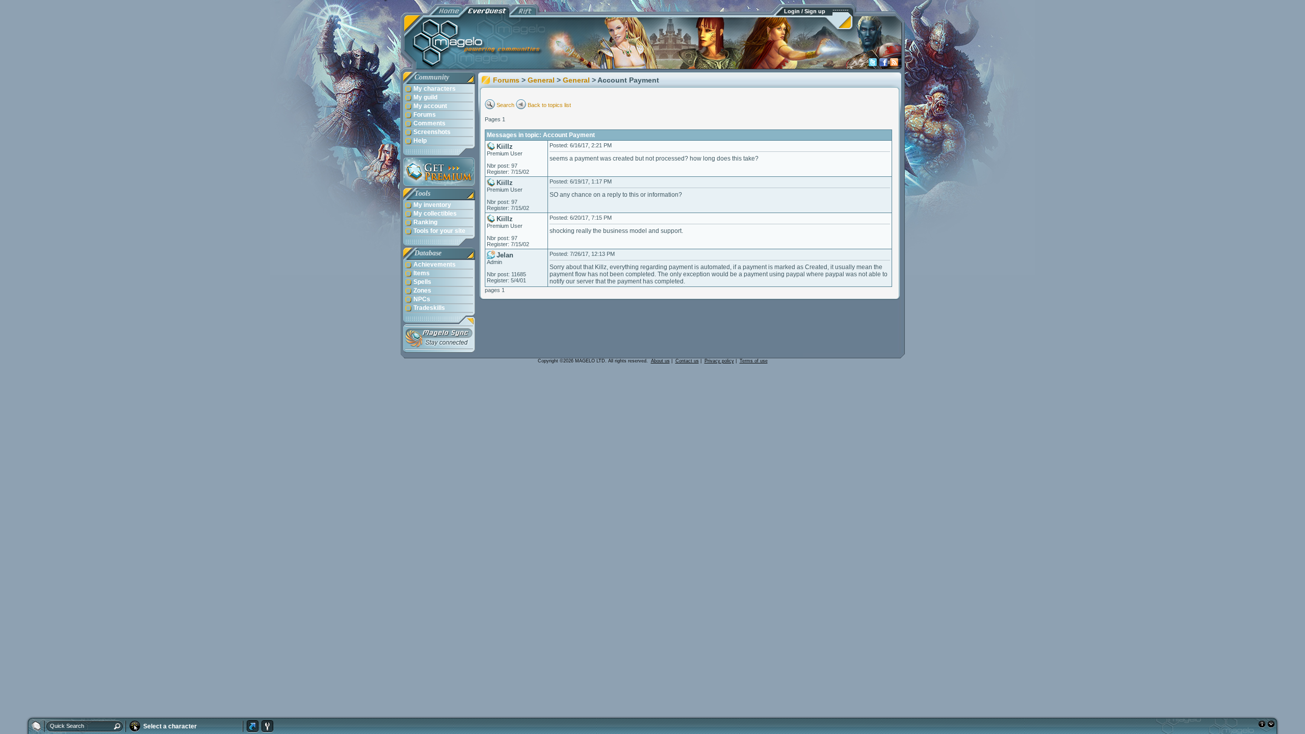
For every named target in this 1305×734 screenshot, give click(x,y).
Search (505, 105)
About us (660, 360)
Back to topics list (549, 105)
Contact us (687, 360)
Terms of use (754, 360)
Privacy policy (719, 360)
